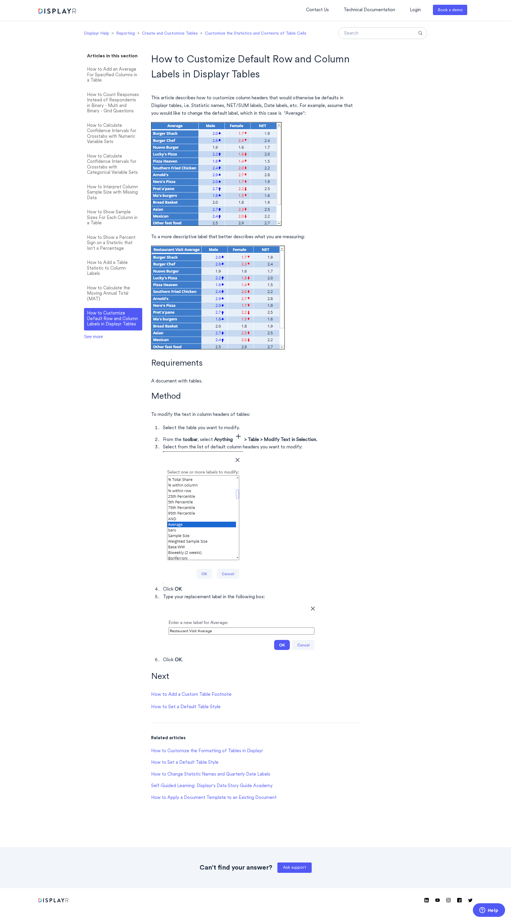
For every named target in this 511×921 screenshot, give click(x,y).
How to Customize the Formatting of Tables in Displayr (207, 751)
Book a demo (450, 10)
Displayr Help (96, 33)
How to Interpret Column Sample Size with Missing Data (112, 192)
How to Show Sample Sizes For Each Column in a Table (112, 218)
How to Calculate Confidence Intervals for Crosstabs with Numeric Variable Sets (111, 134)
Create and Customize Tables (170, 33)
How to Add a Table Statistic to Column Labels (107, 268)
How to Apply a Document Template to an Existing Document (213, 798)
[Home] (57, 11)
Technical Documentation (369, 10)
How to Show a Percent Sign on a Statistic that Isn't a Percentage (111, 243)
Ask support (294, 867)
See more (93, 336)
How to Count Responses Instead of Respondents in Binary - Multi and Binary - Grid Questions (113, 103)
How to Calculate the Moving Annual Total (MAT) (108, 293)
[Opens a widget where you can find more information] (489, 910)
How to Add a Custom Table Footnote (191, 694)
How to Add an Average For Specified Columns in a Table (112, 75)
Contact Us (317, 10)
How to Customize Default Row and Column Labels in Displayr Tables (112, 319)
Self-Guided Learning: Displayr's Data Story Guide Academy (212, 786)
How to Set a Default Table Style (186, 707)
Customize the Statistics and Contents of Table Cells (255, 33)
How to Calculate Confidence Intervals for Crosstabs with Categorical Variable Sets (112, 164)
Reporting (125, 33)
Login (415, 10)
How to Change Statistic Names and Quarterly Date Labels (210, 774)
